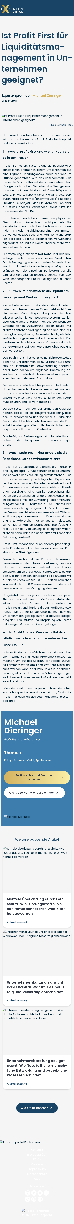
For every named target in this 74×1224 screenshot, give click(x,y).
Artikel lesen (15, 922)
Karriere (37, 1164)
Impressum (37, 1169)
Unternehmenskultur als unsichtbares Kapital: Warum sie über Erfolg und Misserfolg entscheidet (36, 987)
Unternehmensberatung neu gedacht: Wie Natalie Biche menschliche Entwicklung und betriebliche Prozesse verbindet (37, 1068)
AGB (37, 1179)
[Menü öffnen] (69, 9)
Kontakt (37, 1150)
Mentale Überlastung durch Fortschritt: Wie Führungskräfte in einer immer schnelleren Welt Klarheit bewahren (36, 906)
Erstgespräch (37, 1154)
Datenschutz (37, 1174)
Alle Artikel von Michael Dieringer (32, 793)
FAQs (37, 1159)
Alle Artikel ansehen (35, 1108)
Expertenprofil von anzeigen (31, 98)
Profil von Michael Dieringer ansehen (34, 777)
